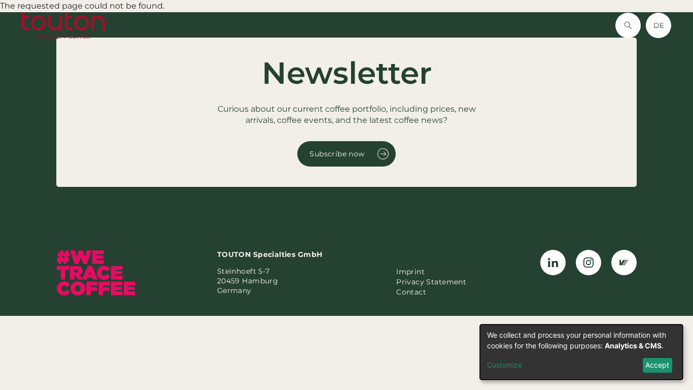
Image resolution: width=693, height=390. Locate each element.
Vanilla (285, 25)
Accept (657, 365)
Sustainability (390, 25)
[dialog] (581, 352)
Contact (537, 25)
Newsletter (453, 25)
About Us (330, 25)
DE (658, 25)
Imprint (410, 271)
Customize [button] (504, 365)
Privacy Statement (431, 281)
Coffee (245, 25)
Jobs (498, 25)
